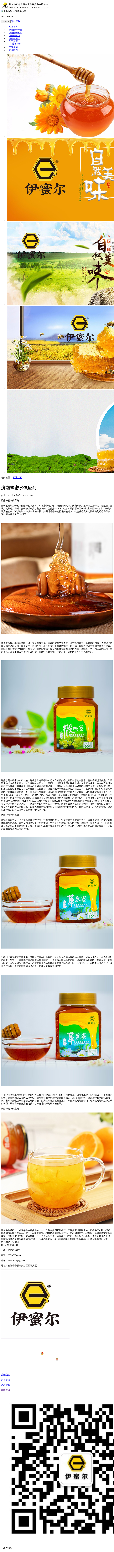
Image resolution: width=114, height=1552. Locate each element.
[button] (22, 41)
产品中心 (5, 1385)
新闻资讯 (5, 1390)
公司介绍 (13, 41)
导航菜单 (15, 21)
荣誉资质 (5, 1380)
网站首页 (17, 477)
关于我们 (5, 1374)
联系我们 (13, 50)
